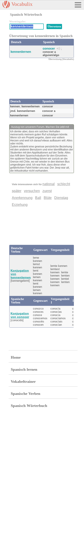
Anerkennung (22, 198)
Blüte (48, 198)
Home (16, 357)
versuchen (32, 191)
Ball (38, 198)
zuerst (47, 191)
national (48, 184)
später (16, 191)
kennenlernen (21, 51)
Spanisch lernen (24, 369)
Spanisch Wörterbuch (29, 405)
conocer (49, 48)
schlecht (63, 184)
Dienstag (61, 198)
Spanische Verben (25, 393)
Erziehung (20, 204)
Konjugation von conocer (20, 315)
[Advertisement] (43, 83)
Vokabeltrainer (23, 381)
